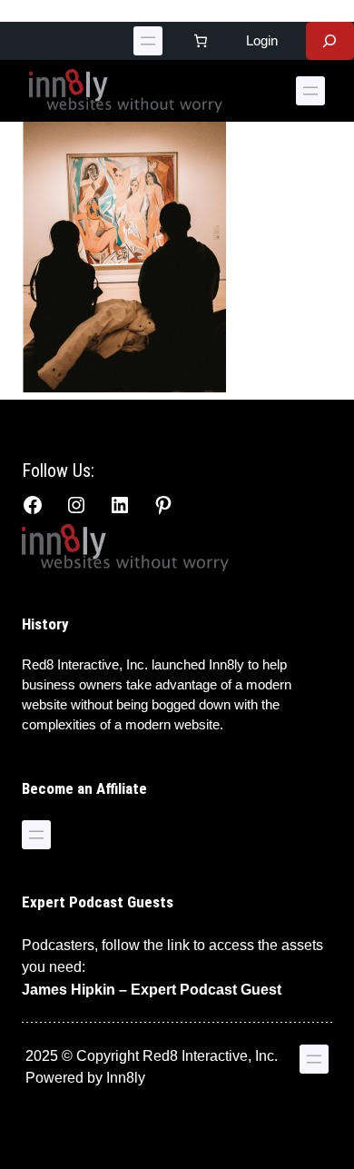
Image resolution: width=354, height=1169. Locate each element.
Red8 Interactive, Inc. (85, 665)
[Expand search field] (330, 40)
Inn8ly (125, 1077)
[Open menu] (147, 40)
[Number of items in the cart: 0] (200, 41)
